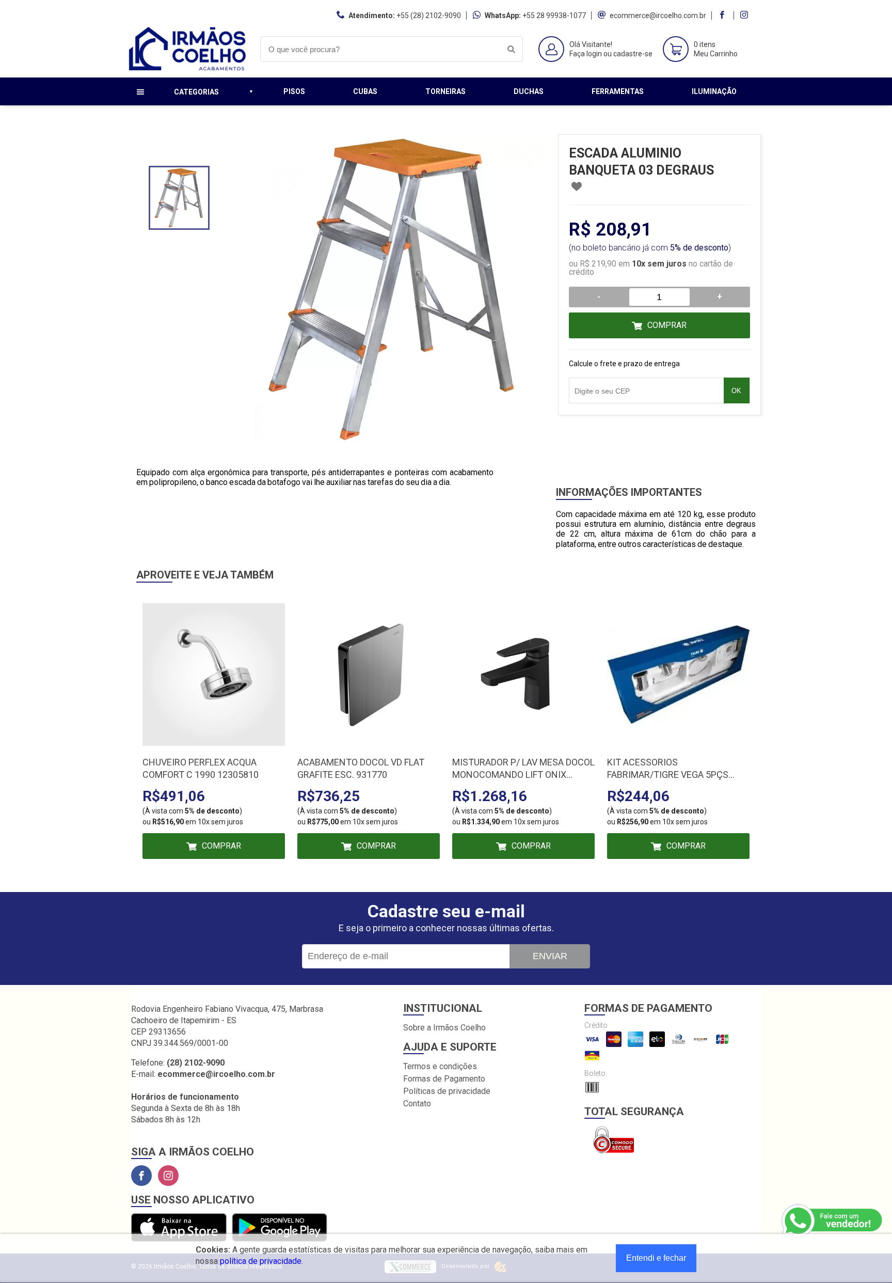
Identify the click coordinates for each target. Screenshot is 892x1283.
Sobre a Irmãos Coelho (444, 1027)
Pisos (294, 91)
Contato (417, 1103)
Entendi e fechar (656, 1258)
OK (736, 391)
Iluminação (714, 91)
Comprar (667, 325)
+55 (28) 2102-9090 (428, 15)
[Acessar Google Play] (279, 1228)
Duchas (529, 91)
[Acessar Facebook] (723, 15)
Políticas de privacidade (446, 1091)
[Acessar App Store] (179, 1228)
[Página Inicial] (188, 69)
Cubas (365, 91)
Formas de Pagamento (444, 1079)
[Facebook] (141, 1175)
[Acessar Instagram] (745, 15)
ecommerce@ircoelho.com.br (658, 15)
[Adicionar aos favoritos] (576, 186)
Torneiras (445, 91)
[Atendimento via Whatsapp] (832, 1221)
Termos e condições (440, 1066)
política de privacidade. (261, 1261)
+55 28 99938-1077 (554, 15)
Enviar (550, 956)
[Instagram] (168, 1175)
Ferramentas (618, 91)
